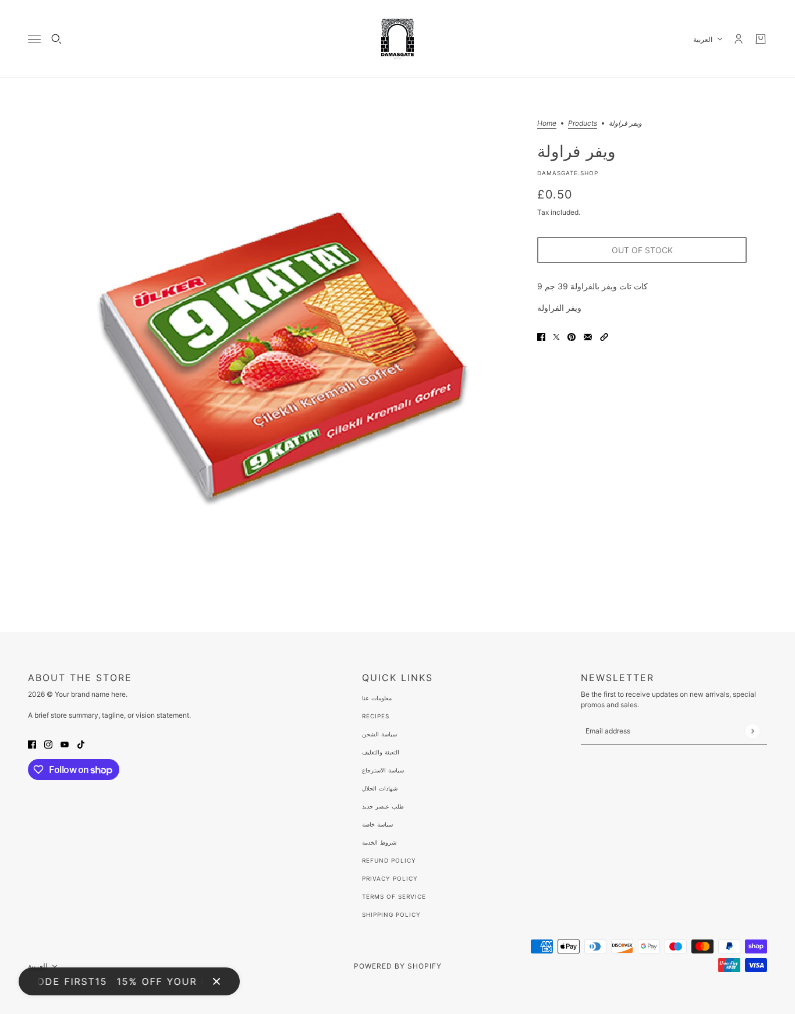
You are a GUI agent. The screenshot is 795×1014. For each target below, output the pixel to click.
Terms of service (394, 896)
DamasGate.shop (567, 172)
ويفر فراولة (576, 151)
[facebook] (32, 743)
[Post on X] (556, 336)
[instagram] (48, 743)
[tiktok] (81, 743)
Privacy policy (390, 878)
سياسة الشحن (379, 734)
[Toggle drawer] (34, 39)
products (582, 123)
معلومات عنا (377, 697)
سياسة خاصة (377, 824)
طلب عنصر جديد (383, 806)
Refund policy (389, 860)
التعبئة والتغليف (380, 752)
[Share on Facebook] (541, 336)
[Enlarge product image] (283, 355)
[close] (216, 981)
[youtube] (64, 743)
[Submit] (752, 731)
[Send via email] (588, 336)
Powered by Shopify (398, 966)
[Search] (56, 39)
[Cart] (760, 39)
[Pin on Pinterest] (571, 336)
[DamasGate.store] (397, 39)
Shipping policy (391, 914)
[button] (604, 336)
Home (546, 123)
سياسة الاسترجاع (383, 770)
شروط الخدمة (379, 842)
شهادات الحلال (380, 788)
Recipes (375, 715)
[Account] (738, 39)
